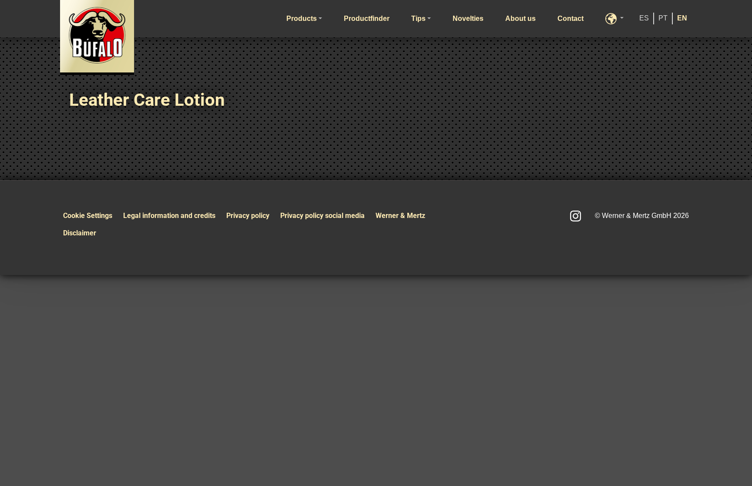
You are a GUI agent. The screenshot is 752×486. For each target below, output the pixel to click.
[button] (614, 18)
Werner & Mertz (400, 215)
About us (520, 18)
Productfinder (366, 18)
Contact (570, 18)
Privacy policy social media (322, 215)
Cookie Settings (87, 215)
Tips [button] (418, 18)
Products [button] (301, 18)
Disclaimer (79, 233)
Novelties (468, 18)
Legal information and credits (169, 215)
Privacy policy (247, 215)
